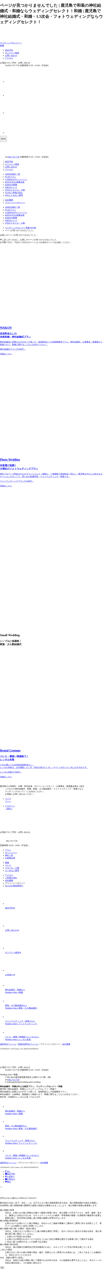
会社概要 (9, 200)
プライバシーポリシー (15, 203)
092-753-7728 (13, 157)
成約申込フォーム (8, 1044)
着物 (7, 863)
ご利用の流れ (11, 878)
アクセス (9, 58)
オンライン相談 (12, 53)
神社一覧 (9, 855)
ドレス (8, 865)
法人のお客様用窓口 (14, 886)
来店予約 (9, 50)
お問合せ (11, 1179)
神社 (9, 1182)
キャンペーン (11, 853)
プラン (8, 850)
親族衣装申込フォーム (28, 1044)
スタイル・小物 (12, 868)
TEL (8, 1171)
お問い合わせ (11, 55)
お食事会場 (10, 858)
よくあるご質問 (12, 870)
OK (2, 1268)
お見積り (11, 1176)
